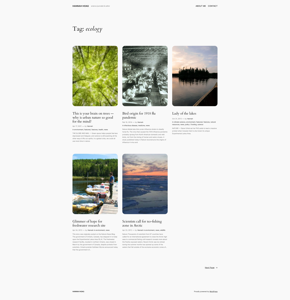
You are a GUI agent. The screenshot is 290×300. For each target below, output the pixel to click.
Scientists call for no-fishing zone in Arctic (142, 224)
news (106, 129)
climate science (179, 122)
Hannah (90, 126)
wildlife (162, 230)
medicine (141, 125)
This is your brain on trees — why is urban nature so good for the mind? (93, 118)
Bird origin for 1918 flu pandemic (139, 116)
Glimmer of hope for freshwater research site (88, 224)
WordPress (214, 291)
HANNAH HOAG (80, 6)
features (95, 129)
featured (87, 129)
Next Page (211, 268)
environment (78, 129)
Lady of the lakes (184, 114)
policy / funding (191, 124)
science (200, 124)
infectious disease (130, 125)
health (101, 129)
